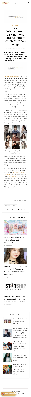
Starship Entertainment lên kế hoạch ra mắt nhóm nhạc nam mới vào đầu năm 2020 (15, 299)
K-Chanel (15, 25)
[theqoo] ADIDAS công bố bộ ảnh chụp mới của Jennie (20, 357)
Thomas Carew (10, 209)
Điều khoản (19, 394)
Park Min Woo (13, 176)
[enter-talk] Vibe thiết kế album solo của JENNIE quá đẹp (20, 321)
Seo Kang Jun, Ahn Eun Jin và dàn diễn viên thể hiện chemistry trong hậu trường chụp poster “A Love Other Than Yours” (20, 332)
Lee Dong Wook (18, 172)
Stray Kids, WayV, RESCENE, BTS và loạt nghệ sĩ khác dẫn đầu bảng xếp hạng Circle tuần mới (19, 346)
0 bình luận (21, 48)
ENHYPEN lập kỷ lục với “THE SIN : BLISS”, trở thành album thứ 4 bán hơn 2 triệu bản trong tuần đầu (19, 369)
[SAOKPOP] (5, 3)
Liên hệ (24, 394)
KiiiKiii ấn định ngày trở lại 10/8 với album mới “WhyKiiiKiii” (14, 240)
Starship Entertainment (12, 76)
